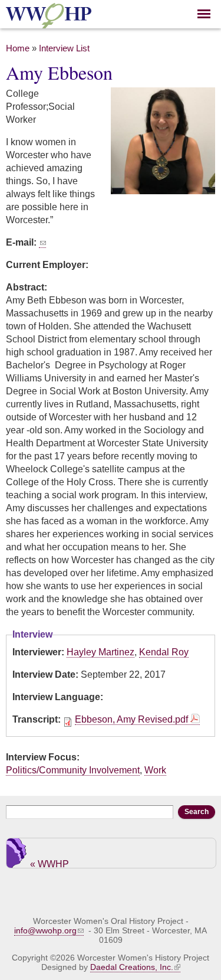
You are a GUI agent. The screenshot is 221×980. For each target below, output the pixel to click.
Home (17, 48)
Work (155, 770)
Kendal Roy (164, 652)
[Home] (48, 22)
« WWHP (49, 863)
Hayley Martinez (100, 652)
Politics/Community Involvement (73, 770)
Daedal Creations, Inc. (131, 967)
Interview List (64, 48)
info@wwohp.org (45, 930)
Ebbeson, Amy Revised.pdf (131, 719)
